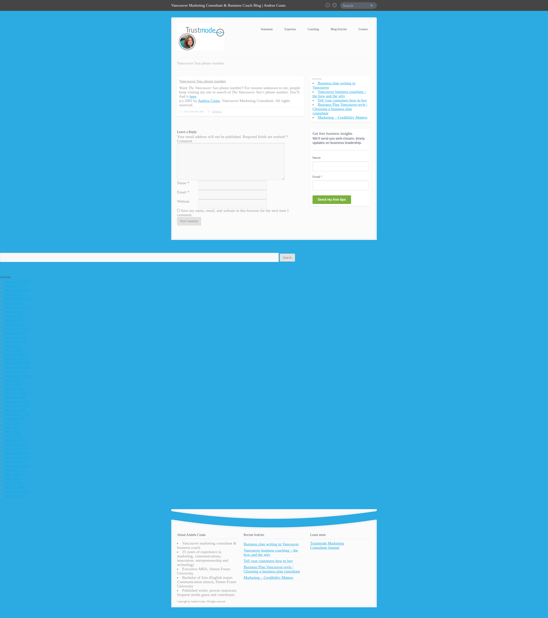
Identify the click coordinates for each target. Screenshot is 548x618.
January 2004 (15, 496)
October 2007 (15, 341)
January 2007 (15, 358)
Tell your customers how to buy (342, 100)
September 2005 (17, 414)
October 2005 (15, 410)
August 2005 (15, 418)
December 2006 (17, 363)
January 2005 (15, 448)
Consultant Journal (324, 547)
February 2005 (16, 444)
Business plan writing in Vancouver (271, 544)
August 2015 (15, 286)
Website (183, 201)
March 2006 (14, 388)
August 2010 (15, 316)
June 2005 (13, 427)
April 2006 (13, 384)
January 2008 (15, 337)
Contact (363, 29)
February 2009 (16, 328)
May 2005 (13, 431)
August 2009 (15, 320)
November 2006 (17, 367)
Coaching (313, 29)
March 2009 (14, 324)
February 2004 (16, 491)
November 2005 (17, 406)
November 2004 (17, 457)
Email (181, 192)
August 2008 (15, 333)
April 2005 (13, 436)
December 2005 (17, 401)
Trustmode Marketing (327, 543)
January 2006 (15, 397)
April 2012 (13, 303)
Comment (184, 141)
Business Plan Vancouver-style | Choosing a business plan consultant (340, 108)
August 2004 (15, 470)
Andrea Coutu (209, 101)
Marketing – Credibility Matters (342, 117)
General (217, 112)
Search (287, 257)
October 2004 (15, 461)
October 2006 (15, 371)
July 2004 (12, 474)
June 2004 (13, 478)
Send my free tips (332, 199)
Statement (267, 29)
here (193, 96)
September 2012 (17, 298)
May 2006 (13, 380)
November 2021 (17, 281)
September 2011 (17, 307)
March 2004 (14, 487)
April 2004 (13, 483)
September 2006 (17, 376)
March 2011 (14, 311)
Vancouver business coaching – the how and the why (339, 94)
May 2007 (13, 346)
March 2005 (14, 440)
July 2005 (12, 423)
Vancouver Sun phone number (202, 81)
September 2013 (17, 290)
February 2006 (16, 393)
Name (181, 183)
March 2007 (14, 350)
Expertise (290, 29)
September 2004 (17, 466)
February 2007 (16, 354)
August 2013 (15, 294)
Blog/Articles (339, 29)
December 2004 (17, 453)
